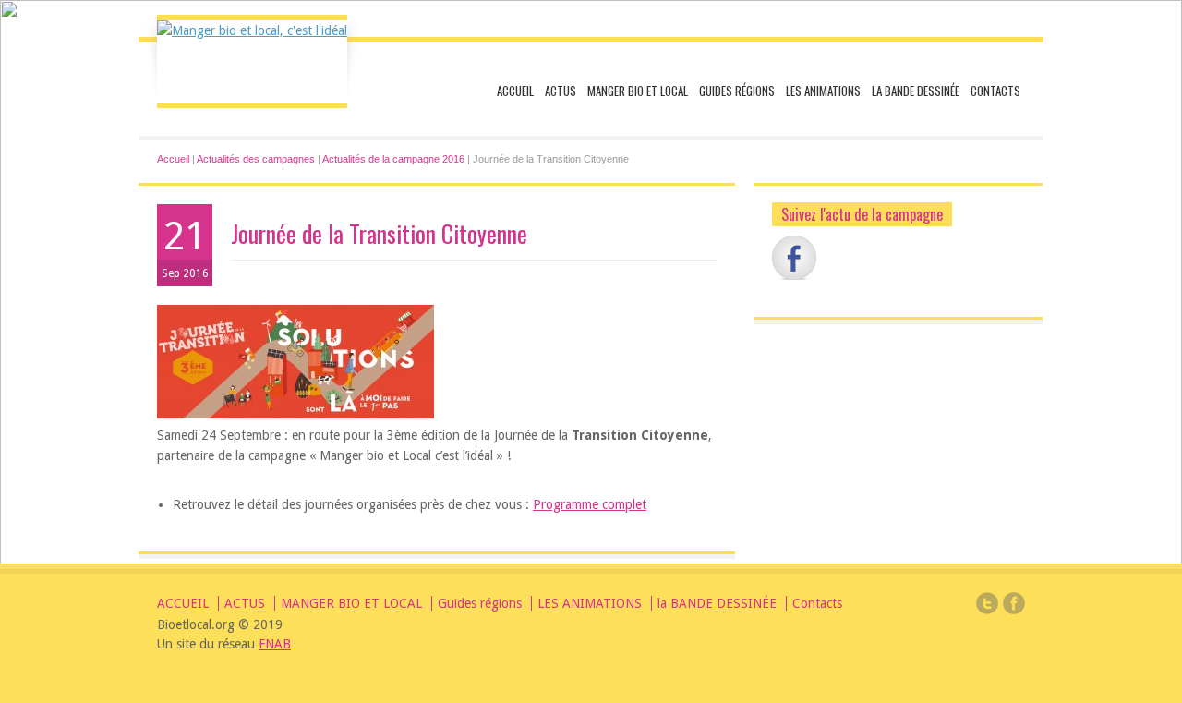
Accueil (173, 158)
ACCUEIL (515, 90)
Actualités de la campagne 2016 (393, 158)
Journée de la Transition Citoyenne (379, 233)
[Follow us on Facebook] (794, 258)
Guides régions (737, 90)
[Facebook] (1014, 606)
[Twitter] (987, 606)
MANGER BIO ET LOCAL (637, 90)
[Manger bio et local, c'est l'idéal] (252, 30)
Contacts (995, 90)
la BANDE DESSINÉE (915, 90)
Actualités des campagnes (256, 158)
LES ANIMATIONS (823, 90)
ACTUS (560, 90)
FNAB (275, 643)
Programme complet (589, 504)
